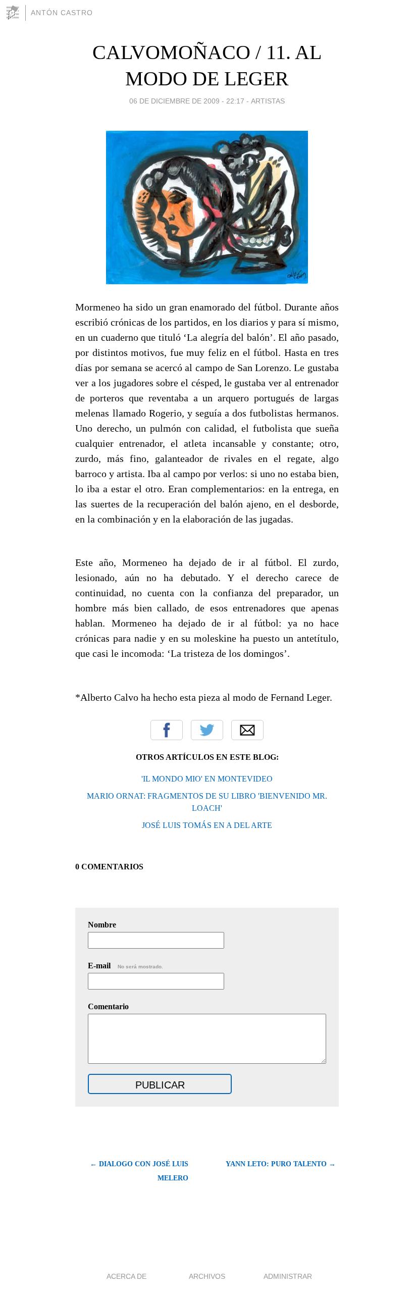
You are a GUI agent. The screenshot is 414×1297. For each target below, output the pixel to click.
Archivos (207, 1276)
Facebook (166, 730)
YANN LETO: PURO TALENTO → (281, 1164)
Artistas (268, 101)
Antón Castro (62, 13)
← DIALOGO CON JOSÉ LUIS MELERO (139, 1171)
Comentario (108, 1006)
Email (247, 730)
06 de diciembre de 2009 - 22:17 (186, 101)
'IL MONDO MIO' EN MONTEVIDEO (207, 778)
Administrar (288, 1276)
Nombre (102, 924)
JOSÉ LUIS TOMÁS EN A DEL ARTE (207, 825)
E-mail (125, 965)
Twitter (207, 730)
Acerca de (126, 1276)
